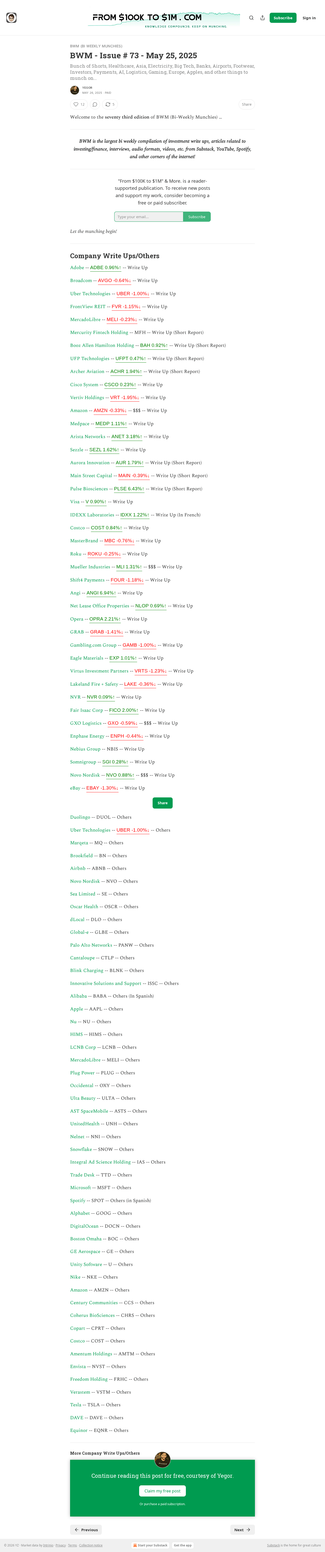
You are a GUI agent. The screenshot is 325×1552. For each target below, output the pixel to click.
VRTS (151, 671)
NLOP (151, 605)
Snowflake (81, 1149)
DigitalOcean (84, 1226)
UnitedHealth (85, 1124)
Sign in (309, 17)
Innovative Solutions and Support (105, 983)
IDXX (135, 514)
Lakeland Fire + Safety (94, 684)
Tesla (75, 1405)
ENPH (126, 736)
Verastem (80, 1392)
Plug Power (82, 1073)
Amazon (79, 410)
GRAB (77, 632)
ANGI (101, 592)
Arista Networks (87, 436)
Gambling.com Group (93, 645)
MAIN (134, 475)
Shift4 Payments (87, 580)
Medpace (79, 423)
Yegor (87, 87)
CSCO (120, 384)
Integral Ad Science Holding (100, 1162)
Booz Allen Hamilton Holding (102, 345)
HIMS (76, 1034)
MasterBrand (84, 541)
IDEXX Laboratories (92, 515)
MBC (119, 540)
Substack (273, 1545)
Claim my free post (162, 1490)
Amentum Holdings (91, 1354)
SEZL (104, 449)
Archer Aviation (87, 371)
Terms (72, 1545)
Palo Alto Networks (91, 945)
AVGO (114, 280)
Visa (74, 502)
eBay (75, 788)
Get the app (183, 1545)
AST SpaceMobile (89, 1111)
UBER (133, 293)
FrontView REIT (88, 306)
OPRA (105, 619)
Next (239, 1529)
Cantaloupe (82, 958)
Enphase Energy (87, 736)
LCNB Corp (83, 1047)
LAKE (140, 684)
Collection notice (91, 1545)
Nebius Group (85, 749)
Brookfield (81, 855)
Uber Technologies (90, 293)
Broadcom (81, 280)
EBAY (102, 788)
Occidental (81, 1085)
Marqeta (79, 843)
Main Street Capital (91, 475)
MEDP (111, 423)
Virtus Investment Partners (99, 671)
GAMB (139, 645)
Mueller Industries (90, 567)
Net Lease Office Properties (99, 606)
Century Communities (94, 1302)
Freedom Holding (89, 1379)
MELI (122, 319)
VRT (124, 397)
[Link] (63, 256)
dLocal (77, 919)
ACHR (126, 371)
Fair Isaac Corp (86, 710)
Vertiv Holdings (87, 397)
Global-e (79, 932)
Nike (75, 1277)
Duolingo (80, 817)
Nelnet (77, 1136)
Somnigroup (83, 762)
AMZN (110, 410)
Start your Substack (152, 1545)
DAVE (76, 1418)
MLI (129, 566)
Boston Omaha (86, 1239)
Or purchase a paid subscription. (162, 1504)
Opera (76, 619)
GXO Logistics (86, 723)
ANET (126, 436)
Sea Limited (82, 894)
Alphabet (80, 1213)
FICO (124, 710)
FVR (126, 306)
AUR (130, 462)
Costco (77, 528)
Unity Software (86, 1264)
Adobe (77, 267)
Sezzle (76, 450)
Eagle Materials (86, 658)
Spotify (77, 1200)
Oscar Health (84, 906)
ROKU (104, 553)
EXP (123, 658)
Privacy (61, 1545)
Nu (73, 1021)
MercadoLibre (85, 319)
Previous (89, 1529)
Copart (77, 1328)
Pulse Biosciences (89, 489)
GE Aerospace (85, 1251)
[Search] (251, 18)
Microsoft (80, 1187)
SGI (115, 761)
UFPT (131, 358)
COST (106, 527)
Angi (75, 593)
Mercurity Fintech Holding (99, 332)
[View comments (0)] (95, 104)
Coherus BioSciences (92, 1315)
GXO (123, 723)
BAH (154, 345)
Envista (78, 1366)
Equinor (79, 1430)
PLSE (129, 488)
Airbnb (78, 868)
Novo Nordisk (85, 775)
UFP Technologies (89, 358)
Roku (76, 554)
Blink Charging (86, 970)
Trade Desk (82, 1175)
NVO (120, 775)
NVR (75, 697)
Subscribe (283, 17)
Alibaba (78, 996)
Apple (76, 1009)
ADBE (105, 267)
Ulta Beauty (82, 1098)
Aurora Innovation (90, 462)
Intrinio (48, 1545)
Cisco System (84, 384)
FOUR (127, 580)
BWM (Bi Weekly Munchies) (96, 46)
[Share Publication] (262, 18)
